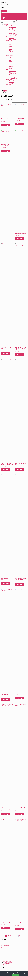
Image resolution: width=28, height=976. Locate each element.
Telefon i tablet (9, 25)
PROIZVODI (7, 24)
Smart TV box (12, 88)
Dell (10, 45)
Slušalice (11, 29)
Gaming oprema (12, 71)
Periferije (11, 72)
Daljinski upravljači (10, 36)
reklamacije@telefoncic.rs (6, 947)
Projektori (11, 86)
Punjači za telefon (12, 27)
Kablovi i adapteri (12, 73)
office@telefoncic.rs (5, 945)
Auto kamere (11, 82)
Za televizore (11, 38)
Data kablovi (11, 28)
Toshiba (10, 53)
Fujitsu (10, 46)
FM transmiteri (12, 80)
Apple (10, 42)
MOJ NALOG (4, 10)
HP (9, 47)
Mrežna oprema (12, 74)
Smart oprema (9, 84)
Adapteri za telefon (13, 34)
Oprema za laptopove (13, 77)
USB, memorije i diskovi (14, 75)
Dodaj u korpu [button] (5, 125)
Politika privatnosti (7, 960)
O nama (5, 958)
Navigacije (11, 83)
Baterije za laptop (9, 55)
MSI (10, 50)
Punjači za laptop (9, 40)
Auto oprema (9, 79)
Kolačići (5, 964)
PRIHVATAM (15, 975)
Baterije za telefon (12, 35)
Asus (10, 44)
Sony (10, 52)
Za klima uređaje (12, 39)
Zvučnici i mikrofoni (13, 30)
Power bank (11, 32)
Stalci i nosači (12, 33)
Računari (8, 69)
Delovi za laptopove (13, 78)
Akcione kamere (12, 85)
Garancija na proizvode (8, 962)
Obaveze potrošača (7, 963)
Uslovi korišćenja (7, 961)
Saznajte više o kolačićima (23, 973)
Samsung (11, 51)
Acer (10, 41)
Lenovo (10, 49)
